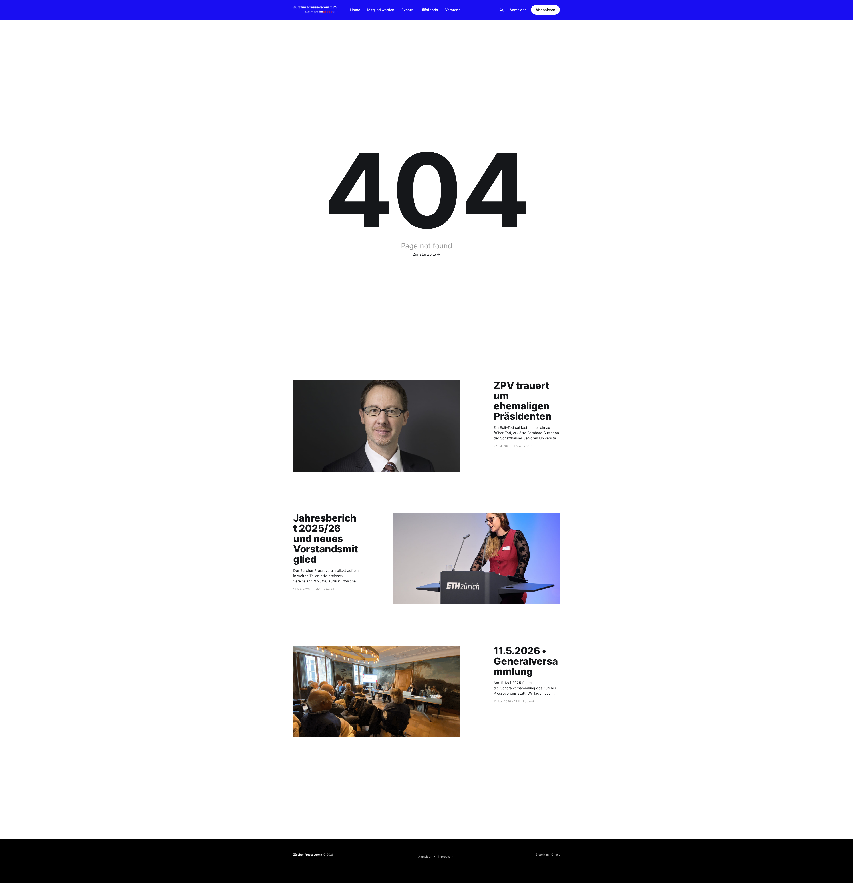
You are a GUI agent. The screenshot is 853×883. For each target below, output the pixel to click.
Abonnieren (545, 10)
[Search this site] (501, 9)
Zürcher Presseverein (307, 854)
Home (355, 10)
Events (407, 10)
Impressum (445, 856)
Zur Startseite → (426, 254)
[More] (469, 10)
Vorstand (453, 10)
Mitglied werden (380, 10)
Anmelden (518, 10)
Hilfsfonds (429, 10)
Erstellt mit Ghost (548, 854)
